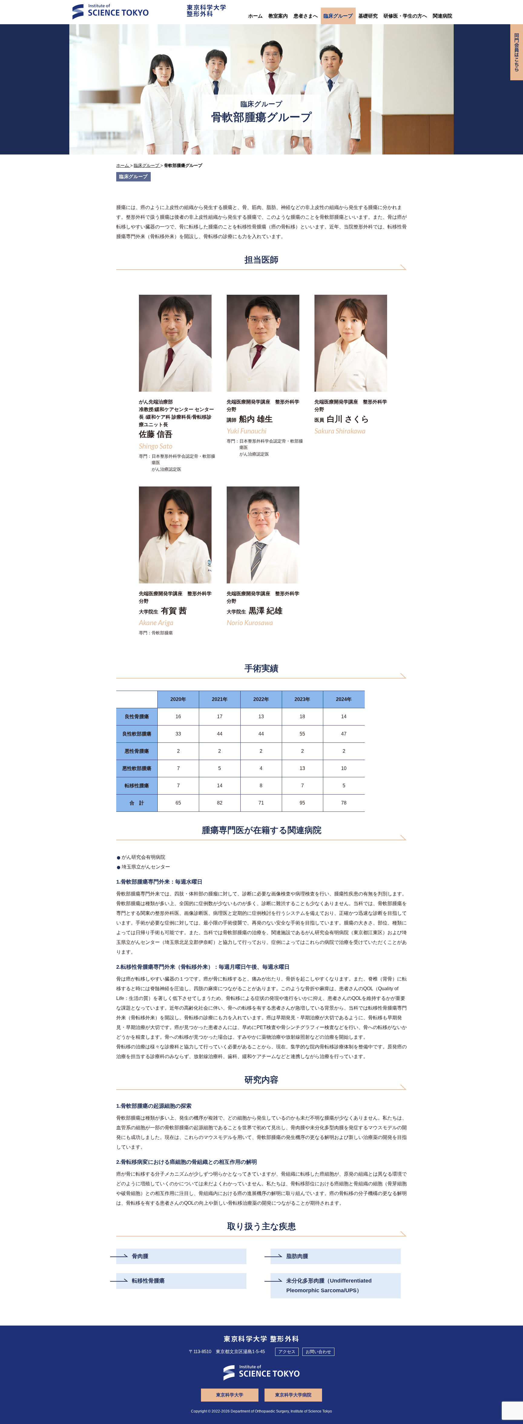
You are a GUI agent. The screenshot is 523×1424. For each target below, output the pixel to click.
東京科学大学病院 (293, 1394)
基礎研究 (368, 15)
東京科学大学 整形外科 (262, 1338)
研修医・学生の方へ (405, 15)
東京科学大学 (229, 1394)
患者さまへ (306, 15)
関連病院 (442, 15)
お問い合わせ (318, 1351)
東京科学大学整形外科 (207, 10)
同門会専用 (516, 52)
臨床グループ (338, 15)
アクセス (286, 1351)
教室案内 (278, 15)
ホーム (255, 15)
